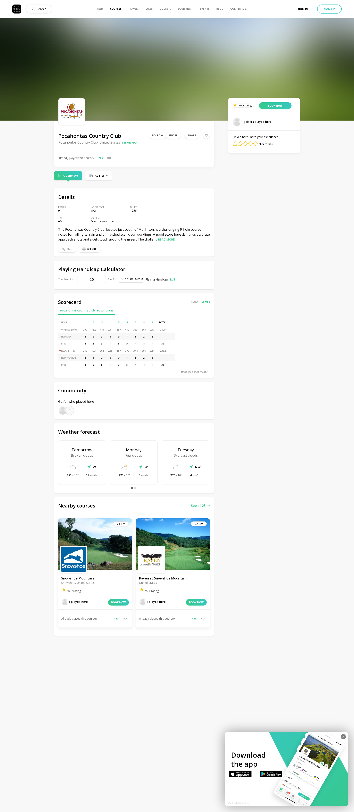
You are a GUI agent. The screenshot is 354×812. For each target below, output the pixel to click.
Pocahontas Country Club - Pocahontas (86, 310)
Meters (205, 302)
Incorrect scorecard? (194, 372)
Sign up (329, 9)
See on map (129, 142)
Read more (166, 239)
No (109, 158)
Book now (118, 602)
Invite (173, 135)
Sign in (302, 9)
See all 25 (198, 505)
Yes (100, 158)
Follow (157, 135)
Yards (194, 302)
